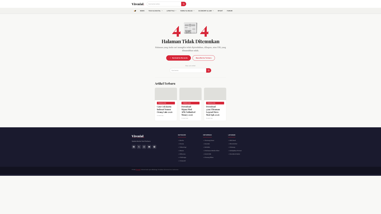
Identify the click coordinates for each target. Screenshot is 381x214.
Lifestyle (171, 11)
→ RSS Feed (232, 140)
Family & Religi (186, 11)
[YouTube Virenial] (149, 147)
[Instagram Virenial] (144, 147)
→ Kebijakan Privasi (235, 150)
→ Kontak (206, 144)
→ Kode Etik (207, 154)
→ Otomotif (182, 161)
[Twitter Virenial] (139, 147)
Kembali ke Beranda (180, 58)
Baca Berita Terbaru (204, 58)
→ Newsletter (232, 144)
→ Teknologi (182, 147)
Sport (220, 11)
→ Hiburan (182, 154)
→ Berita (181, 140)
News (142, 11)
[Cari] (183, 4)
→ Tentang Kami (208, 140)
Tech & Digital (154, 11)
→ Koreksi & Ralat (234, 154)
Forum (229, 11)
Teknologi (162, 103)
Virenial (138, 169)
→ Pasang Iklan (208, 157)
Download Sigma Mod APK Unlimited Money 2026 (188, 110)
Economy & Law (205, 11)
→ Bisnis (181, 150)
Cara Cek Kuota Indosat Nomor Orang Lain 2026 (164, 109)
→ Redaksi (206, 147)
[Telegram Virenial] (154, 147)
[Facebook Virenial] (134, 147)
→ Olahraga (182, 157)
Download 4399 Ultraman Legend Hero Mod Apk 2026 (213, 110)
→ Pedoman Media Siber (211, 150)
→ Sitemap (231, 147)
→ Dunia (181, 144)
